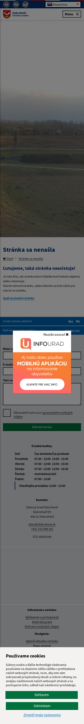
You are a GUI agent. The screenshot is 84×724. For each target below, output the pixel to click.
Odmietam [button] (42, 705)
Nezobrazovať (54, 334)
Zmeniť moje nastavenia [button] (42, 715)
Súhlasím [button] (41, 694)
